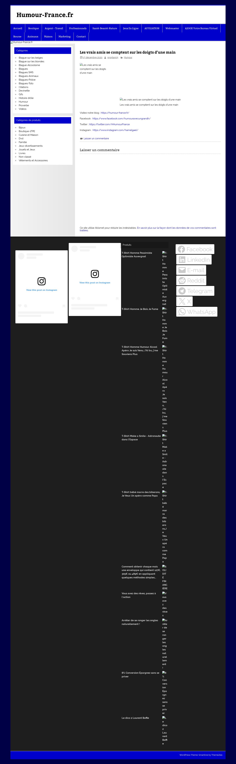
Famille (23, 142)
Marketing (65, 36)
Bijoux (22, 127)
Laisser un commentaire (96, 138)
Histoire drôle (26, 98)
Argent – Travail (54, 28)
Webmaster (172, 28)
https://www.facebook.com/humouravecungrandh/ (121, 118)
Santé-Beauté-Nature (104, 28)
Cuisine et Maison (28, 135)
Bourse (17, 36)
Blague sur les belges (31, 57)
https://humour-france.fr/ (115, 112)
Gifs (21, 94)
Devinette (24, 90)
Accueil (17, 28)
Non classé (25, 156)
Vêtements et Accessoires (33, 160)
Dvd (21, 138)
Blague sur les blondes (31, 61)
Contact (81, 36)
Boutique (33, 28)
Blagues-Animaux (29, 76)
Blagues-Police (27, 79)
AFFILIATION (151, 28)
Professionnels (78, 28)
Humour (128, 57)
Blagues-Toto (26, 83)
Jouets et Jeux (27, 149)
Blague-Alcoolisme (29, 65)
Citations (23, 87)
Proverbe (24, 105)
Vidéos (22, 109)
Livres (22, 153)
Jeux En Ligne (131, 28)
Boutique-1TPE (27, 131)
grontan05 (112, 57)
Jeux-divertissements (31, 145)
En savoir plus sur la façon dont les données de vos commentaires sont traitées (148, 229)
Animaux (32, 36)
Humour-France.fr (45, 14)
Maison (48, 36)
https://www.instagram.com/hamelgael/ (115, 130)
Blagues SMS (26, 72)
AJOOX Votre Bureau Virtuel (201, 28)
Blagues (23, 68)
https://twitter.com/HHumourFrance (109, 124)
